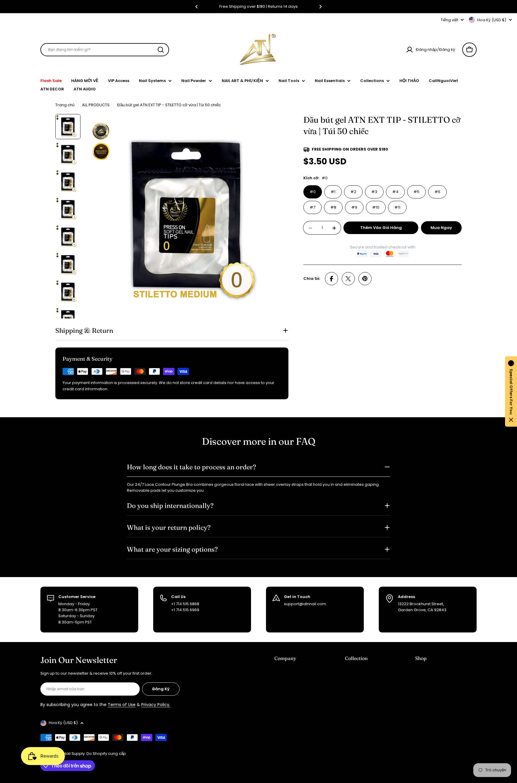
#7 (312, 207)
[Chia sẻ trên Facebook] (331, 278)
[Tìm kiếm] (160, 49)
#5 (416, 192)
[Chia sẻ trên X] (348, 278)
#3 (374, 192)
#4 (395, 192)
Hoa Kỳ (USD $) (491, 20)
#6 (437, 192)
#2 (353, 192)
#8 (333, 207)
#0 (313, 192)
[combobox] (104, 49)
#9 (354, 207)
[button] (196, 6)
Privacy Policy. (155, 705)
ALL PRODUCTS (96, 105)
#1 (333, 192)
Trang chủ (64, 105)
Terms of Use (122, 705)
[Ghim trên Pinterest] (365, 278)
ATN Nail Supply (70, 753)
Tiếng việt (449, 20)
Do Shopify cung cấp (106, 753)
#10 (375, 207)
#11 (397, 207)
